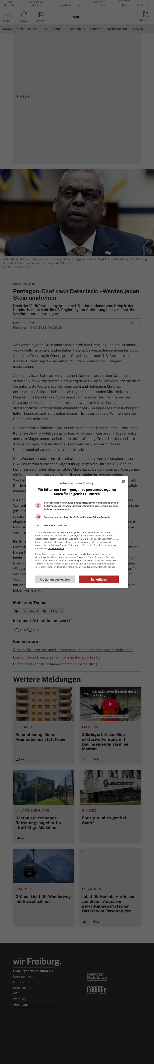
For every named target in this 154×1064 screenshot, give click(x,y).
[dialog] (77, 532)
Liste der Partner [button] (56, 548)
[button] (77, 525)
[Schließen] (123, 481)
